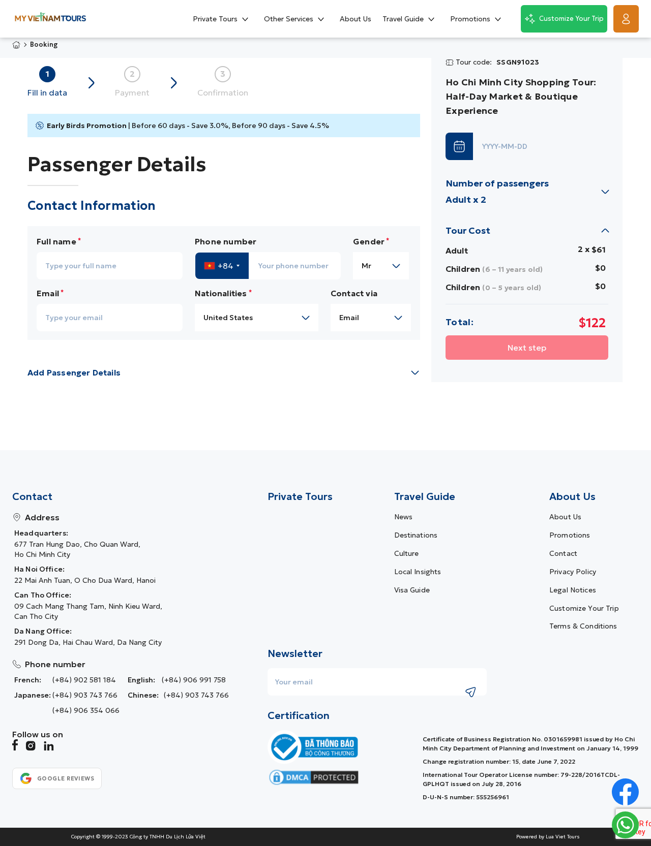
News (403, 516)
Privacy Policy (572, 571)
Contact (563, 553)
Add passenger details (74, 372)
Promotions (569, 535)
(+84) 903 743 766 (84, 695)
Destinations (416, 535)
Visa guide (412, 589)
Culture (406, 553)
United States (228, 317)
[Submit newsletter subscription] (471, 692)
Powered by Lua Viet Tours (548, 836)
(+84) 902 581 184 (84, 679)
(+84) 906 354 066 (86, 710)
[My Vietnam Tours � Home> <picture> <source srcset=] (50, 18)
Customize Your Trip (584, 608)
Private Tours (300, 496)
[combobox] (222, 266)
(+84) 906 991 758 (194, 679)
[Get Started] (626, 19)
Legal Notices (572, 589)
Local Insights (417, 571)
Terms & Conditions (583, 626)
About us (565, 516)
